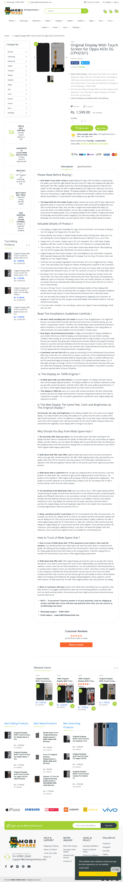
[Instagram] (25, 440)
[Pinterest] (31, 440)
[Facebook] (13, 440)
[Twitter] (19, 440)
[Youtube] (36, 440)
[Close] (108, 437)
